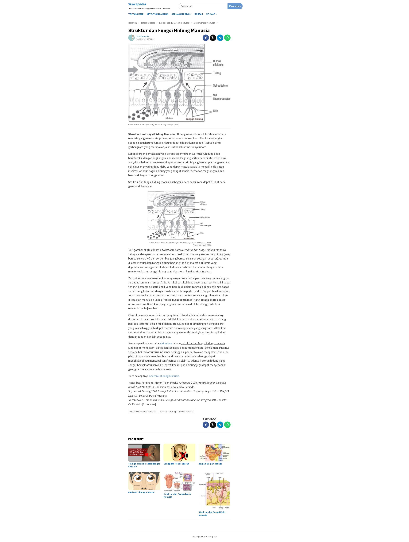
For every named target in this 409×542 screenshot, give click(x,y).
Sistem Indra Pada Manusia (142, 411)
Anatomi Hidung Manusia (164, 376)
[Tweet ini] (213, 38)
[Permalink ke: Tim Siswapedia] (131, 37)
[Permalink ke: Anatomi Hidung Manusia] (144, 481)
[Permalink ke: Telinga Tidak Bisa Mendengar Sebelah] (144, 452)
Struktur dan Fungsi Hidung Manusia (176, 411)
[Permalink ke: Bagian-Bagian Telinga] (215, 452)
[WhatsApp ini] (227, 38)
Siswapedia (137, 4)
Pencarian (235, 6)
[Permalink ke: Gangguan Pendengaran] (179, 452)
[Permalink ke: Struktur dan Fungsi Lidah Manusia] (179, 482)
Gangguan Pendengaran (176, 463)
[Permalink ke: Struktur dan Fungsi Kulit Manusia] (215, 491)
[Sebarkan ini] (206, 38)
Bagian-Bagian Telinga (210, 463)
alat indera (165, 343)
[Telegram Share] (220, 38)
